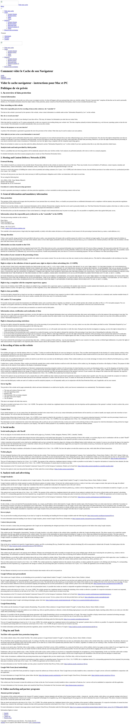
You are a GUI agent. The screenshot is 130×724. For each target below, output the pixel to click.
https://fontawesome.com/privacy (74, 685)
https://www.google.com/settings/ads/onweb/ (76, 619)
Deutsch (6, 37)
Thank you (7, 716)
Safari (9, 17)
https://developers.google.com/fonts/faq (50, 675)
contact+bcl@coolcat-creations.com (15, 228)
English (6, 39)
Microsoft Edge (12, 25)
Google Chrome (12, 14)
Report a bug (7, 718)
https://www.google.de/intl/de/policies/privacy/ (86, 600)
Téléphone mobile (6, 78)
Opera (9, 19)
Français (3, 33)
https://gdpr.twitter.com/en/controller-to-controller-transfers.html (95, 466)
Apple (6, 12)
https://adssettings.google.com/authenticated (97, 597)
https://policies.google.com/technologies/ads (58, 600)
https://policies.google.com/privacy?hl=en (75, 664)
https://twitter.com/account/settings (64, 469)
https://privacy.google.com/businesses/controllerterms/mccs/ (94, 497)
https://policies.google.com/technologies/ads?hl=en (83, 626)
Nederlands (7, 36)
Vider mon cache (9, 11)
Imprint (6, 713)
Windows (7, 20)
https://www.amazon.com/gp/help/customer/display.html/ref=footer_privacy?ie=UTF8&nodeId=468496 (99, 707)
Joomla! (3, 722)
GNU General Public (35, 722)
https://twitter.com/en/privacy (119, 458)
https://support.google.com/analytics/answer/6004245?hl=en (89, 518)
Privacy (6, 714)
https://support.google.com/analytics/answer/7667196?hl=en (26, 546)
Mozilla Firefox (12, 15)
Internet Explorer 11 (13, 27)
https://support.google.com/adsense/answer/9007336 (108, 583)
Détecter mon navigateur (11, 30)
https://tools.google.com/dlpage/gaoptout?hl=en (100, 515)
